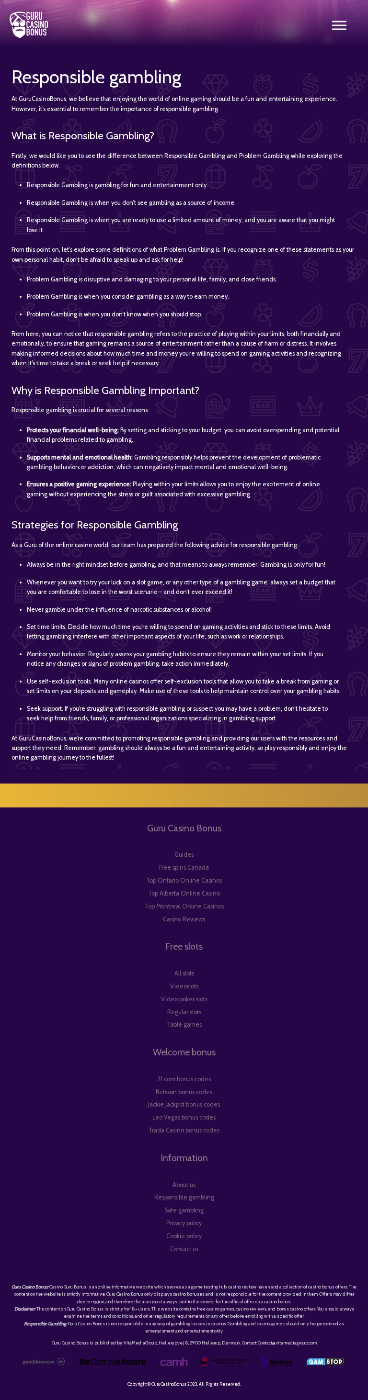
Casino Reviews (184, 919)
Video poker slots (184, 999)
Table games (184, 1024)
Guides (184, 854)
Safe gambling (184, 1210)
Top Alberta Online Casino (184, 893)
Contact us (184, 1249)
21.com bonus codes (184, 1079)
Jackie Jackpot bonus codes (184, 1104)
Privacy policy (184, 1223)
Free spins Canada (184, 867)
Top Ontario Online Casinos (184, 880)
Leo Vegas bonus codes (184, 1117)
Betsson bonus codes (184, 1092)
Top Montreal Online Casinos (184, 906)
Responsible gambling (184, 1197)
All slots (184, 973)
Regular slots (184, 1012)
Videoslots (184, 986)
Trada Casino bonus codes (184, 1130)
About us (184, 1184)
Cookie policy (184, 1236)
